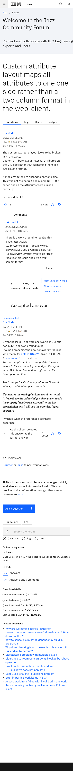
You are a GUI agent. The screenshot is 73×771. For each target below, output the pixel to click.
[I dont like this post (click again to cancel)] (59, 204)
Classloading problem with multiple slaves (31, 654)
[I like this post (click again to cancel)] (52, 204)
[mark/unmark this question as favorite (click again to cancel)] (5, 204)
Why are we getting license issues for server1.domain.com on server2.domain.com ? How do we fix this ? (37, 632)
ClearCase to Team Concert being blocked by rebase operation (37, 660)
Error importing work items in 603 (26, 677)
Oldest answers (52, 291)
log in (20, 465)
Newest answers (53, 286)
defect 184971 (30, 354)
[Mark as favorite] (5, 204)
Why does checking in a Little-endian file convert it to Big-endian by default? (37, 649)
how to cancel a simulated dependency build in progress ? (34, 641)
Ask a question (14, 508)
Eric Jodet (9, 133)
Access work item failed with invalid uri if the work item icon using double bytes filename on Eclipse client (36, 685)
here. (20, 494)
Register (8, 465)
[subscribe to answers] (5, 573)
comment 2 (13, 358)
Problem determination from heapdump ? (30, 666)
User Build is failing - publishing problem (29, 673)
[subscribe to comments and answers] (5, 579)
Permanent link (11, 317)
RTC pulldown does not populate (25, 669)
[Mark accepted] (5, 433)
